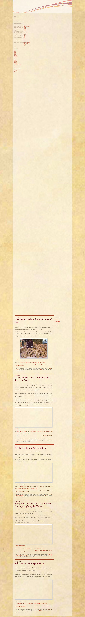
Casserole (50, 554)
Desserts (15, 62)
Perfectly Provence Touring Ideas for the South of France (18, 31)
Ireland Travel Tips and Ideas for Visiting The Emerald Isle (18, 28)
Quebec (15, 51)
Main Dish (15, 70)
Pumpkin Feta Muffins (20, 365)
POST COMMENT (57, 321)
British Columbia (26, 43)
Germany (15, 52)
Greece (15, 54)
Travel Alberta (42, 362)
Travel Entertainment (27, 26)
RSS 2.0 (40, 369)
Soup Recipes (16, 63)
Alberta (15, 53)
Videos (21, 42)
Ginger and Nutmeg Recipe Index (18, 37)
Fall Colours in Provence (47, 435)
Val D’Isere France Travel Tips (18, 36)
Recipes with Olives (37, 603)
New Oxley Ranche (35, 362)
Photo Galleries (16, 42)
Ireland (15, 46)
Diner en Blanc (20, 486)
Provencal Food (20, 603)
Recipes (15, 59)
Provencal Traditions (26, 548)
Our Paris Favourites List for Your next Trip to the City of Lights (18, 29)
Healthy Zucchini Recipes (38, 431)
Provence (25, 31)
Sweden (25, 35)
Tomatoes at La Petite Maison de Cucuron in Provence (42, 606)
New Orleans (16, 56)
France (25, 30)
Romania (15, 58)
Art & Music (15, 71)
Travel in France (46, 431)
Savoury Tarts (32, 548)
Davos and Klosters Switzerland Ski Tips (17, 26)
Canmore (25, 29)
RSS (20, 20)
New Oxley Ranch (28, 362)
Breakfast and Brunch (17, 64)
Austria (25, 37)
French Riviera (26, 33)
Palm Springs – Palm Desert (27, 42)
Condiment (50, 368)
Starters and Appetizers (17, 68)
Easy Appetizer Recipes (22, 431)
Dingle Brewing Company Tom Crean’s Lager (43, 364)
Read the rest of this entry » (20, 359)
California (24, 41)
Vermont (15, 47)
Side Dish (15, 61)
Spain (24, 45)
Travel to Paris (34, 488)
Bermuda (25, 27)
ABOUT (15, 16)
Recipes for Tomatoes (21, 488)
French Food (29, 431)
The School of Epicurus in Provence (45, 490)
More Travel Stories (17, 40)
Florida (25, 44)
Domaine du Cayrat (41, 389)
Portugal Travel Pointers (18, 32)
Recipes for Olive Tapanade (28, 603)
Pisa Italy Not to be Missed (21, 606)
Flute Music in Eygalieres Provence (22, 491)
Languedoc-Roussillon (27, 32)
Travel (24, 25)
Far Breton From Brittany (20, 551)
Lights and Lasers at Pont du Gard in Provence (43, 550)
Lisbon (15, 50)
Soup (36, 548)
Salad (15, 60)
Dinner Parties (26, 486)
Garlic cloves (22, 362)
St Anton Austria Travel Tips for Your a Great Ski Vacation (18, 34)
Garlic (18, 362)
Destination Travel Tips (17, 23)
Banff (24, 36)
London (25, 34)
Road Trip (15, 55)
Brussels (25, 28)
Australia (15, 57)
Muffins (15, 69)
